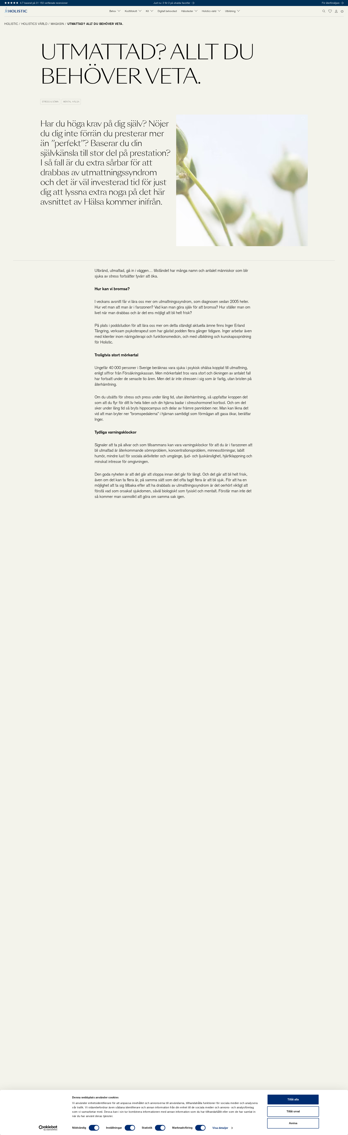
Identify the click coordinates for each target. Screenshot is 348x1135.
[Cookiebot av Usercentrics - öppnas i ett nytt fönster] (48, 1128)
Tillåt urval (293, 1111)
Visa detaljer (220, 1127)
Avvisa (293, 1123)
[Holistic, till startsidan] (15, 11)
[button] (330, 11)
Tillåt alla (293, 1099)
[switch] (130, 1128)
